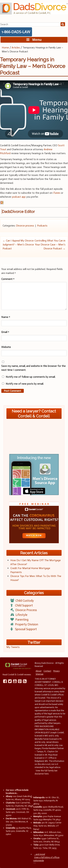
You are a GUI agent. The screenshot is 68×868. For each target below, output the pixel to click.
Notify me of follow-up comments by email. (30, 376)
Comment (7, 278)
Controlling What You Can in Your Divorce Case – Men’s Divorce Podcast (49, 244)
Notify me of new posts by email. (25, 383)
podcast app (19, 196)
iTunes (56, 192)
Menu (35, 40)
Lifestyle (21, 615)
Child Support (24, 605)
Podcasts (42, 225)
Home (5, 47)
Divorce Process (26, 610)
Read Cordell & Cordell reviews (17, 674)
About (38, 671)
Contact (47, 671)
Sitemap (39, 674)
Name (5, 317)
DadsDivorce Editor (18, 211)
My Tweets (13, 647)
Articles (16, 47)
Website (6, 347)
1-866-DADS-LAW (16, 31)
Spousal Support (26, 629)
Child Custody (25, 600)
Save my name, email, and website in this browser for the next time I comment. (33, 367)
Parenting (21, 619)
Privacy (56, 671)
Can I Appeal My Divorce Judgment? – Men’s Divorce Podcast (18, 244)
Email (5, 332)
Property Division (26, 624)
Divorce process (25, 225)
